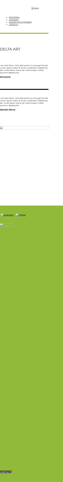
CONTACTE (6, 472)
